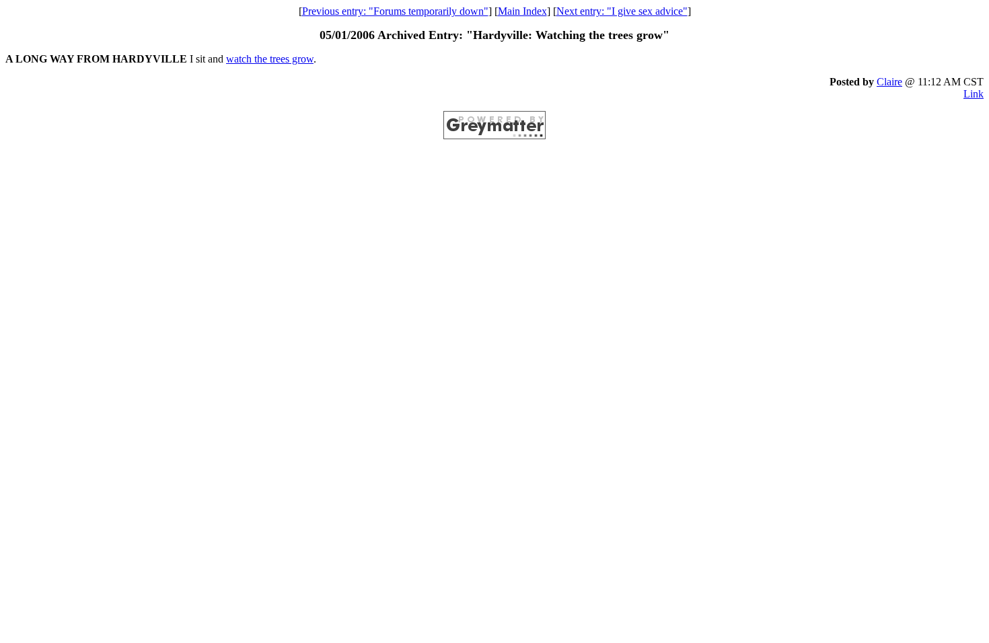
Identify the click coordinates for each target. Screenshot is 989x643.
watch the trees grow (270, 59)
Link (973, 94)
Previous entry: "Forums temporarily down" (395, 11)
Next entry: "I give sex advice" (622, 11)
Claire (889, 81)
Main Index (522, 11)
